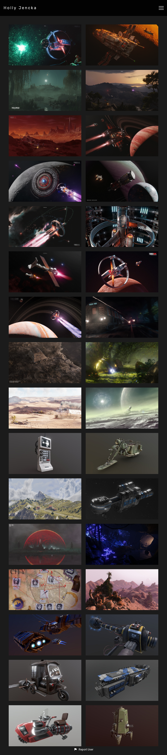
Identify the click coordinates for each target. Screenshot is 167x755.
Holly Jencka (20, 7)
